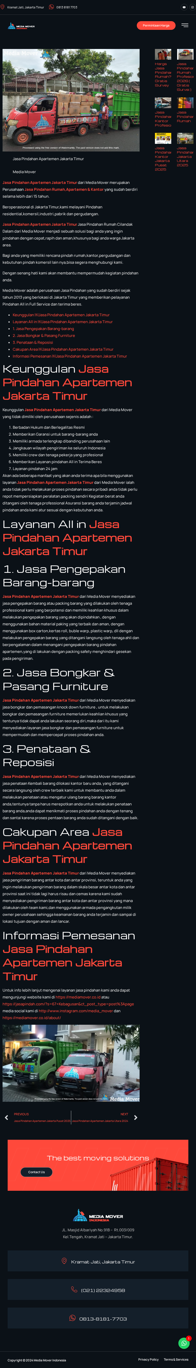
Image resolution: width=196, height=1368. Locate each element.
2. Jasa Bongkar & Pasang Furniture (44, 335)
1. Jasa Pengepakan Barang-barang (43, 328)
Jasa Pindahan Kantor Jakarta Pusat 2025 (164, 158)
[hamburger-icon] (185, 26)
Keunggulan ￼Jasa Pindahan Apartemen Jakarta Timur (61, 315)
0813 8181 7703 (66, 7)
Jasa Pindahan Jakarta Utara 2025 (186, 156)
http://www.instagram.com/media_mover (76, 1011)
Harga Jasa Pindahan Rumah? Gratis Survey (164, 74)
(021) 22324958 (103, 1290)
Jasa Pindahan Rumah (186, 116)
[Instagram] (192, 7)
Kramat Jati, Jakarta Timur (25, 7)
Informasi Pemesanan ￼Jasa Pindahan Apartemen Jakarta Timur (70, 356)
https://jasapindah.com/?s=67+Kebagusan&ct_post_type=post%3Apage (68, 1004)
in (38, 189)
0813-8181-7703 (103, 1319)
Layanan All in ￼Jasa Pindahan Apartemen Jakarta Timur (63, 321)
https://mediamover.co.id (78, 997)
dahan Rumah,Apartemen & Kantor (72, 189)
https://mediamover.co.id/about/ (32, 1017)
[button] (148, 1359)
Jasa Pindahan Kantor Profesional (165, 118)
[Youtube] (184, 7)
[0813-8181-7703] (72, 1318)
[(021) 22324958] (74, 1289)
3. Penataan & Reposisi (33, 342)
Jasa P (30, 189)
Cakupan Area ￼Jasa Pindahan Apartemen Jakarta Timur (63, 349)
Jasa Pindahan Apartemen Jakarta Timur (40, 182)
